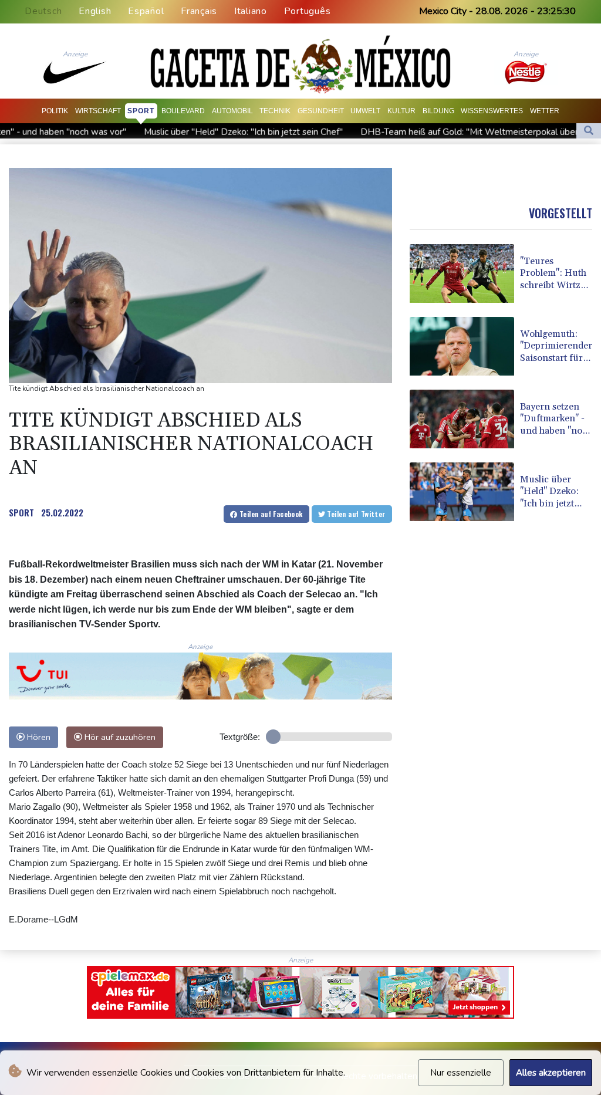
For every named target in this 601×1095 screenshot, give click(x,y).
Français (199, 11)
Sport (140, 111)
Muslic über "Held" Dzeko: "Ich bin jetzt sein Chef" (171, 132)
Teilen (270, 514)
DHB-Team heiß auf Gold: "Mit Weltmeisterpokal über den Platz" (419, 132)
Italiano (250, 11)
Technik (275, 111)
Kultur (401, 111)
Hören (37, 737)
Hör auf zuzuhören (119, 737)
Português (307, 11)
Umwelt (365, 111)
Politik (55, 111)
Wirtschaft (98, 111)
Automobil (232, 111)
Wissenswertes (492, 111)
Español (146, 11)
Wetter (544, 111)
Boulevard (183, 111)
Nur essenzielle (460, 1073)
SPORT (21, 512)
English (95, 11)
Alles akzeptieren (551, 1073)
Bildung (438, 111)
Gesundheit (321, 111)
